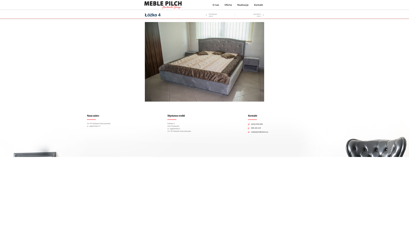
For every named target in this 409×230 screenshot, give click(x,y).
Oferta (228, 4)
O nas (216, 4)
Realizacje (243, 4)
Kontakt (258, 4)
